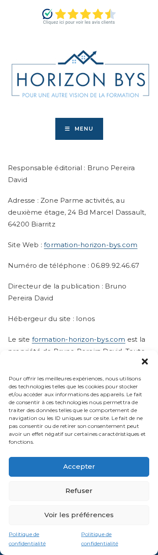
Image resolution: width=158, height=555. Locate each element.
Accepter (79, 466)
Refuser (79, 490)
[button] (144, 361)
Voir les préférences (79, 515)
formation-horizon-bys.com (90, 245)
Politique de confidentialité (27, 539)
